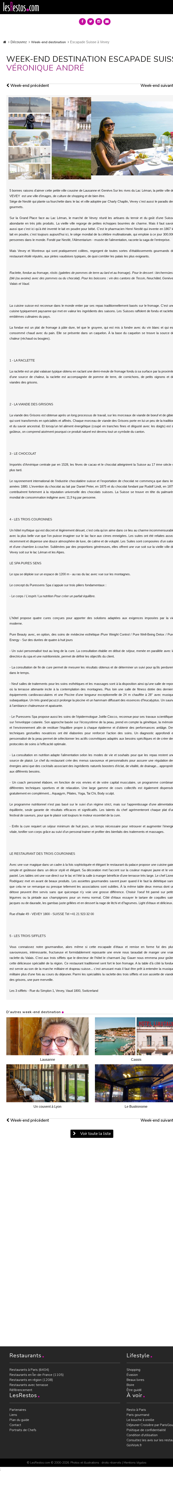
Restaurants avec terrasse (28, 1385)
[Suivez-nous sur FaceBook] (82, 21)
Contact (15, 1425)
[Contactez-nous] (107, 21)
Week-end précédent (29, 85)
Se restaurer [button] (129, 21)
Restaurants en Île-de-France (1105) (36, 1374)
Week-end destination (48, 42)
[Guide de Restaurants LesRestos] (21, 6)
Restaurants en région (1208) (31, 1380)
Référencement (20, 1390)
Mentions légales (135, 1463)
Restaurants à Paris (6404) (29, 1369)
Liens (13, 1415)
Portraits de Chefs (22, 1430)
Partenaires (17, 1409)
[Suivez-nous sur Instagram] (98, 21)
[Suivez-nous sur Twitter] (90, 21)
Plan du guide (19, 1420)
